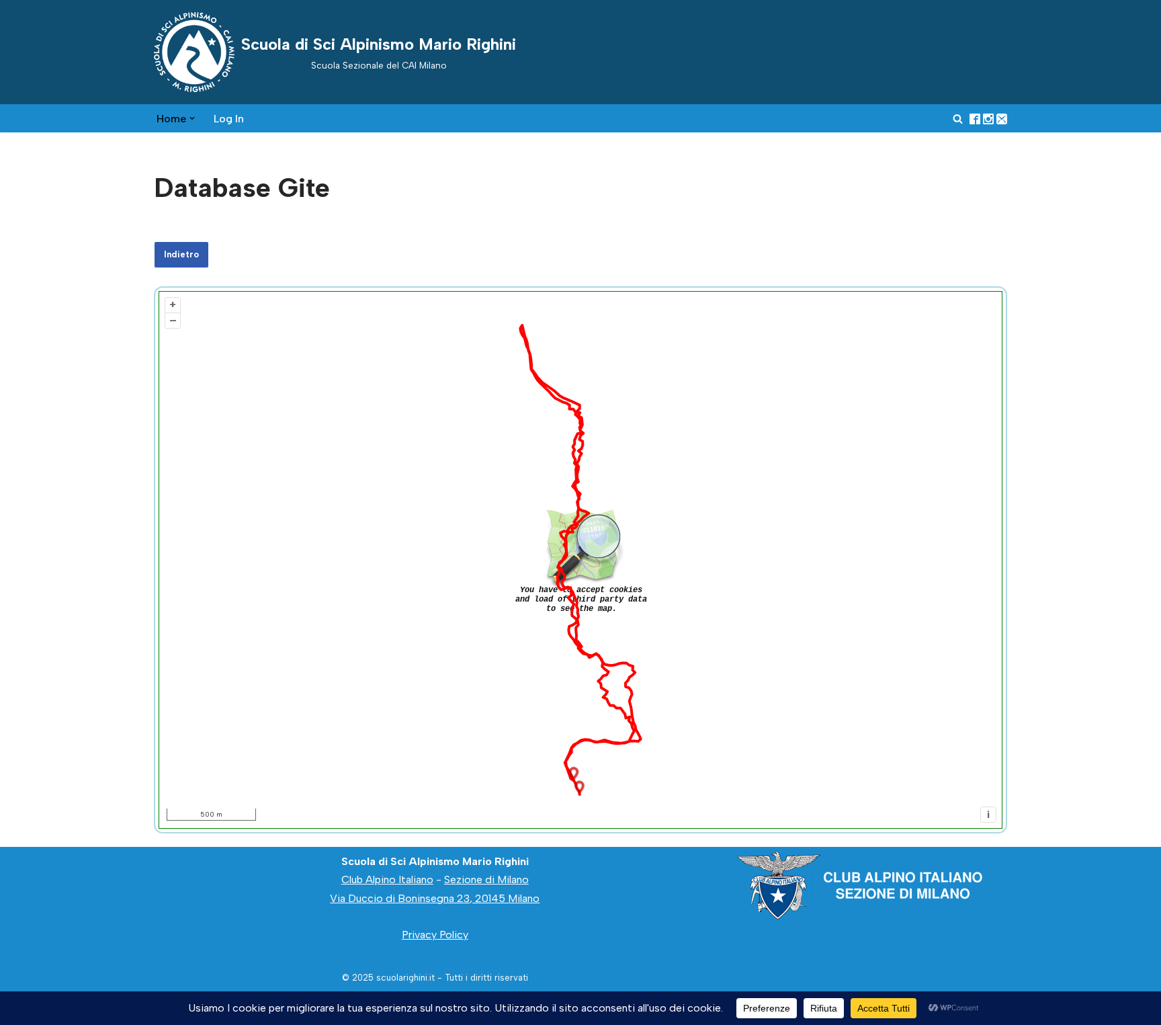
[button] (192, 118)
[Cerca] (958, 119)
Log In (229, 118)
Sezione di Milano (486, 879)
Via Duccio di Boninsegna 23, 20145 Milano (435, 898)
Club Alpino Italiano (387, 879)
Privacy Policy (435, 934)
